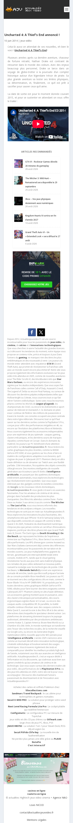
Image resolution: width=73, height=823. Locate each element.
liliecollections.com (36, 690)
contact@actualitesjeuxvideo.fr (36, 812)
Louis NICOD (36, 805)
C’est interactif (36, 745)
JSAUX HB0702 (14, 726)
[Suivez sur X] (41, 332)
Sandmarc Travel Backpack (26, 693)
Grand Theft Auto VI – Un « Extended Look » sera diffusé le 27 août (42, 236)
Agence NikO (60, 797)
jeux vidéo (55, 342)
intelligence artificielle (20, 638)
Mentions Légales (36, 819)
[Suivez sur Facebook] (32, 332)
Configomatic (18, 713)
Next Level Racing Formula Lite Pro (27, 706)
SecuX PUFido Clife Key (26, 732)
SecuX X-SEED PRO (17, 700)
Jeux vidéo (26, 40)
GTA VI (50, 363)
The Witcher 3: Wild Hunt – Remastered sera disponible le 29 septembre (41, 182)
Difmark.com (54, 719)
